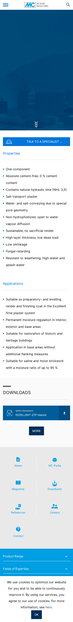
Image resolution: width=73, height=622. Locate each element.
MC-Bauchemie (36, 5)
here (48, 607)
